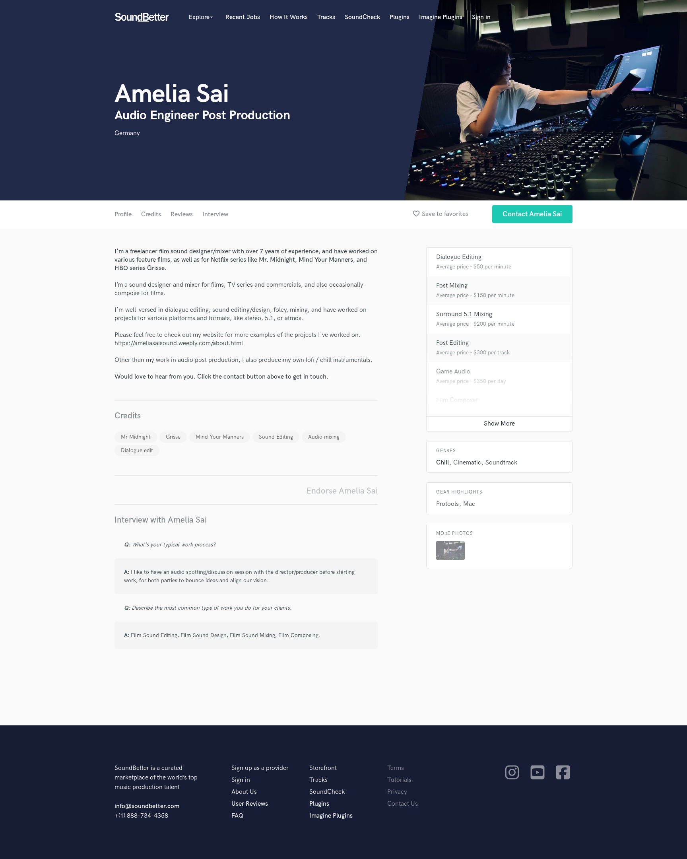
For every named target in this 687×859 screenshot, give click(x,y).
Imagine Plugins (440, 17)
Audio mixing (324, 436)
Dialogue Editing (458, 257)
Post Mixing (452, 286)
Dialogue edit (137, 450)
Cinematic (467, 462)
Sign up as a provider (260, 768)
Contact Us (402, 804)
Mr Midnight (136, 436)
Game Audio (453, 371)
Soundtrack (501, 462)
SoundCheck (362, 17)
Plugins (399, 17)
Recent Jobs (242, 17)
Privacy (397, 792)
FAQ (237, 816)
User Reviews (249, 804)
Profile (123, 214)
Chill (442, 462)
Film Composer (457, 400)
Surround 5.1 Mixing (464, 314)
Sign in (481, 17)
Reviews (182, 214)
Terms (395, 768)
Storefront (323, 768)
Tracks (326, 17)
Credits (151, 214)
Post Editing (452, 343)
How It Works (289, 17)
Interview (215, 214)
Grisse (173, 436)
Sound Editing (276, 436)
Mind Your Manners (220, 436)
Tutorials (399, 780)
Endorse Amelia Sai (342, 491)
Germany (127, 133)
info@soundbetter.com (146, 806)
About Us (244, 792)
